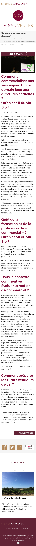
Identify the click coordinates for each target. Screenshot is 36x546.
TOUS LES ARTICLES (25, 433)
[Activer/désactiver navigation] (33, 3)
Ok (18, 543)
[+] (18, 484)
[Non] (34, 539)
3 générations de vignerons (14, 498)
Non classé (17, 44)
